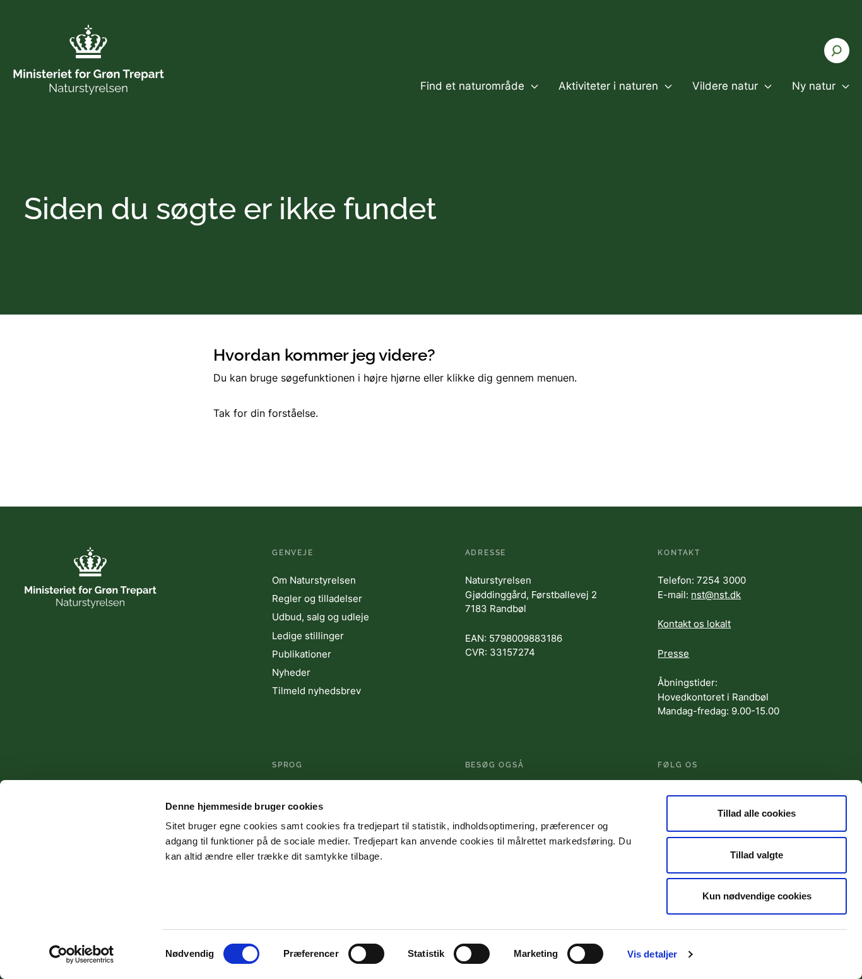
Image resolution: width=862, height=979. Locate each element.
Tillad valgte (756, 855)
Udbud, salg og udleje (320, 617)
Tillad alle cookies (756, 813)
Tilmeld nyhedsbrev (316, 691)
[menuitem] (479, 96)
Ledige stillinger (308, 636)
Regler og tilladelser (317, 598)
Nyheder (291, 672)
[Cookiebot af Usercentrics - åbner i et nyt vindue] (82, 954)
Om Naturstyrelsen (314, 580)
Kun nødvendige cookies (757, 896)
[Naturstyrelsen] (88, 60)
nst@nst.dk (716, 595)
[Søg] (836, 50)
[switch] (366, 954)
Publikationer (301, 654)
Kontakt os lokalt (694, 624)
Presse (673, 653)
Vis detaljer (652, 954)
